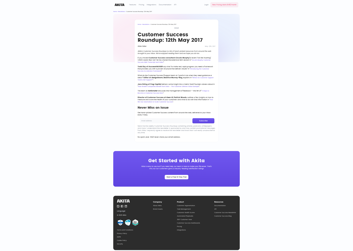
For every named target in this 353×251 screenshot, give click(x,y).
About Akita (157, 205)
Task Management (184, 209)
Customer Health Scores (186, 212)
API (175, 5)
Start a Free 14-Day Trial (177, 177)
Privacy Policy (122, 233)
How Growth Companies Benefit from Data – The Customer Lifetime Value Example (168, 86)
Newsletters (121, 11)
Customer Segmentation (186, 205)
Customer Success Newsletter (225, 212)
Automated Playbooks (185, 216)
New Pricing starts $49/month (224, 5)
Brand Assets (158, 209)
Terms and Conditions (125, 230)
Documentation (165, 5)
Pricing (141, 5)
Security (120, 244)
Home (115, 11)
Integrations (151, 5)
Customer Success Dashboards (188, 223)
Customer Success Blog (223, 216)
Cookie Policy (122, 240)
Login (206, 5)
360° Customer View (184, 219)
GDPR (119, 237)
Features (132, 5)
